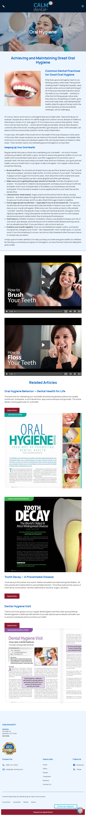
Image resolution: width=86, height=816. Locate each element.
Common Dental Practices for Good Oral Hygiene (62, 72)
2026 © (23, 797)
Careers (33, 802)
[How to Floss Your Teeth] (43, 347)
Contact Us (7, 759)
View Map (5, 736)
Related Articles (43, 382)
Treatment (47, 776)
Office (45, 769)
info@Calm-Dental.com (14, 769)
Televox (33, 797)
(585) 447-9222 (12, 765)
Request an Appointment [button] (43, 812)
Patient (45, 772)
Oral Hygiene (43, 32)
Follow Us (77, 759)
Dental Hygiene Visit (17, 606)
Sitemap (25, 802)
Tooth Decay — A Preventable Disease (29, 577)
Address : (5, 729)
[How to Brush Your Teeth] (43, 284)
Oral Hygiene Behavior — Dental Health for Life (34, 391)
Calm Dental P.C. (9, 724)
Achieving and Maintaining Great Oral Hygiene (43, 60)
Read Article (13, 411)
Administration (40, 797)
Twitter (79, 769)
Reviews (46, 780)
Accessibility (17, 802)
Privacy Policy (6, 802)
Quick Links (48, 759)
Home (45, 765)
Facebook (80, 765)
